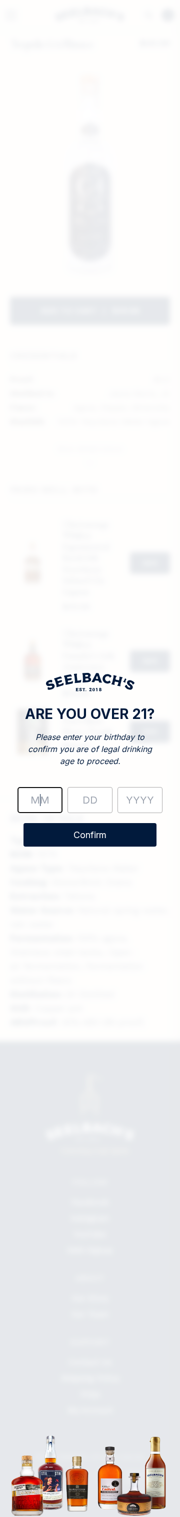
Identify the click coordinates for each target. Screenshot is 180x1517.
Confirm (90, 835)
